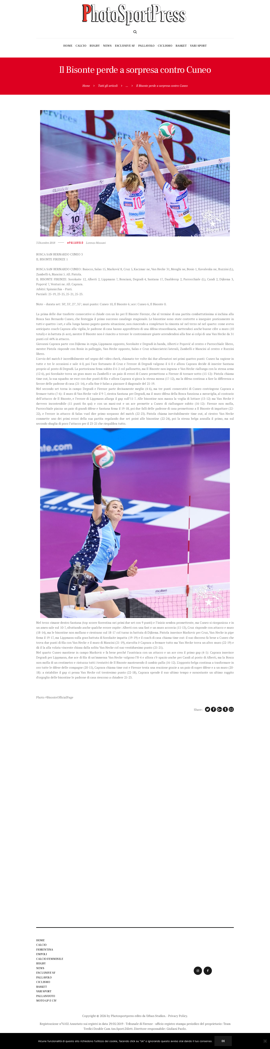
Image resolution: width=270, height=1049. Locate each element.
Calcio (41, 945)
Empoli (41, 954)
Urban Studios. (156, 1016)
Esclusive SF (45, 973)
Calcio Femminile (49, 959)
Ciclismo (43, 982)
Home (86, 86)
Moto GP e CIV (46, 1001)
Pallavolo (76, 242)
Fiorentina (44, 950)
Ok (223, 1041)
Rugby (41, 963)
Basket (41, 987)
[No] (265, 1041)
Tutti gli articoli (108, 86)
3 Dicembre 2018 (45, 243)
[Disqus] (135, 767)
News (40, 968)
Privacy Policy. (178, 1016)
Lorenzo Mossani (96, 243)
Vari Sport (43, 991)
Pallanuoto (45, 996)
